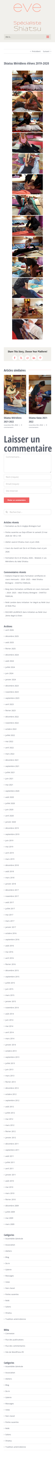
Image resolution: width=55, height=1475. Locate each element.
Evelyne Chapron (12, 576)
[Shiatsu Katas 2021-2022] (40, 376)
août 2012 (9, 1106)
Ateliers (8, 1251)
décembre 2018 (12, 865)
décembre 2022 (12, 716)
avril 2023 (9, 704)
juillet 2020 (10, 803)
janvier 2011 (10, 1174)
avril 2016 (9, 958)
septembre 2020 (12, 791)
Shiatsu (8, 1313)
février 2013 (10, 1082)
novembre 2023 (12, 692)
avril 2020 (9, 815)
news (7, 1282)
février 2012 (10, 1131)
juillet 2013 (10, 1063)
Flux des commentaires (15, 1346)
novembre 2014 (12, 1007)
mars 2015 (9, 995)
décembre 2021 (12, 760)
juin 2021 (9, 778)
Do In (7, 1263)
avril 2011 (9, 1168)
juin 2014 (9, 1020)
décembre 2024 (12, 655)
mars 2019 (9, 859)
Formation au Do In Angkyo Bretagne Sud (23, 526)
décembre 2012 (12, 1088)
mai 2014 (9, 1026)
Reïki (7, 1300)
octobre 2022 (10, 729)
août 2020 (9, 797)
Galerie (8, 1269)
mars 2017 (9, 921)
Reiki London (10, 602)
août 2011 (9, 1156)
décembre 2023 (12, 686)
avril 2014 (9, 1032)
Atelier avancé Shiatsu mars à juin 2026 (22, 542)
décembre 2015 (12, 970)
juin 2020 (9, 809)
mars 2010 (9, 1193)
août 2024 (9, 661)
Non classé (10, 1288)
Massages (9, 1276)
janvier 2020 (10, 822)
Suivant (46, 51)
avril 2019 (9, 853)
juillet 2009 (10, 1212)
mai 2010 (9, 1187)
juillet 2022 (10, 735)
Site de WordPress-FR (14, 1352)
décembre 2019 (12, 828)
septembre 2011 (12, 1150)
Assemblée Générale (14, 1238)
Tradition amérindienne (15, 1319)
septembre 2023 (12, 698)
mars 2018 (9, 877)
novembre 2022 (12, 723)
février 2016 (10, 964)
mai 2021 (9, 785)
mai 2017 (9, 915)
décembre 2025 (12, 636)
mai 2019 (9, 846)
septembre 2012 (12, 1100)
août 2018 (9, 871)
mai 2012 (9, 1119)
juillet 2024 (10, 667)
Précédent (36, 51)
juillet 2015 (10, 983)
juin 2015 (9, 989)
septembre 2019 (12, 834)
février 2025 (10, 648)
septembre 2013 (12, 1057)
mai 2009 (9, 1218)
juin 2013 (9, 1069)
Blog (7, 1257)
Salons (8, 1306)
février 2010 (10, 1199)
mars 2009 (9, 1224)
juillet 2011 (10, 1162)
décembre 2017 (12, 890)
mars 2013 (9, 1075)
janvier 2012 (10, 1137)
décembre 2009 (12, 1205)
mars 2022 (9, 754)
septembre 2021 (12, 766)
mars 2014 (9, 1038)
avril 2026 (9, 630)
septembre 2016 (12, 939)
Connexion (9, 1333)
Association (10, 1245)
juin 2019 (9, 840)
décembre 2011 (12, 1144)
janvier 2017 (10, 927)
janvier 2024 (10, 679)
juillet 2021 (10, 772)
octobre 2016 (10, 933)
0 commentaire (13, 426)
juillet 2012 (10, 1113)
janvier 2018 (10, 884)
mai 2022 (9, 741)
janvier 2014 (10, 1045)
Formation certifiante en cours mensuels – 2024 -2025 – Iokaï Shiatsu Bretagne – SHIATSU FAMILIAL (25, 579)
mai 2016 (9, 952)
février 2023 (10, 710)
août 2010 (9, 1181)
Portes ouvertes (12, 1294)
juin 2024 (9, 673)
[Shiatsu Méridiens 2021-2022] (15, 376)
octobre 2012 (10, 1094)
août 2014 (9, 1014)
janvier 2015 (10, 1001)
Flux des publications (14, 1339)
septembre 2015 (12, 976)
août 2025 (9, 642)
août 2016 (9, 945)
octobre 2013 (10, 1051)
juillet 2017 (10, 908)
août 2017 (9, 902)
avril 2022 (9, 747)
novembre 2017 (12, 896)
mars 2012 (9, 1125)
